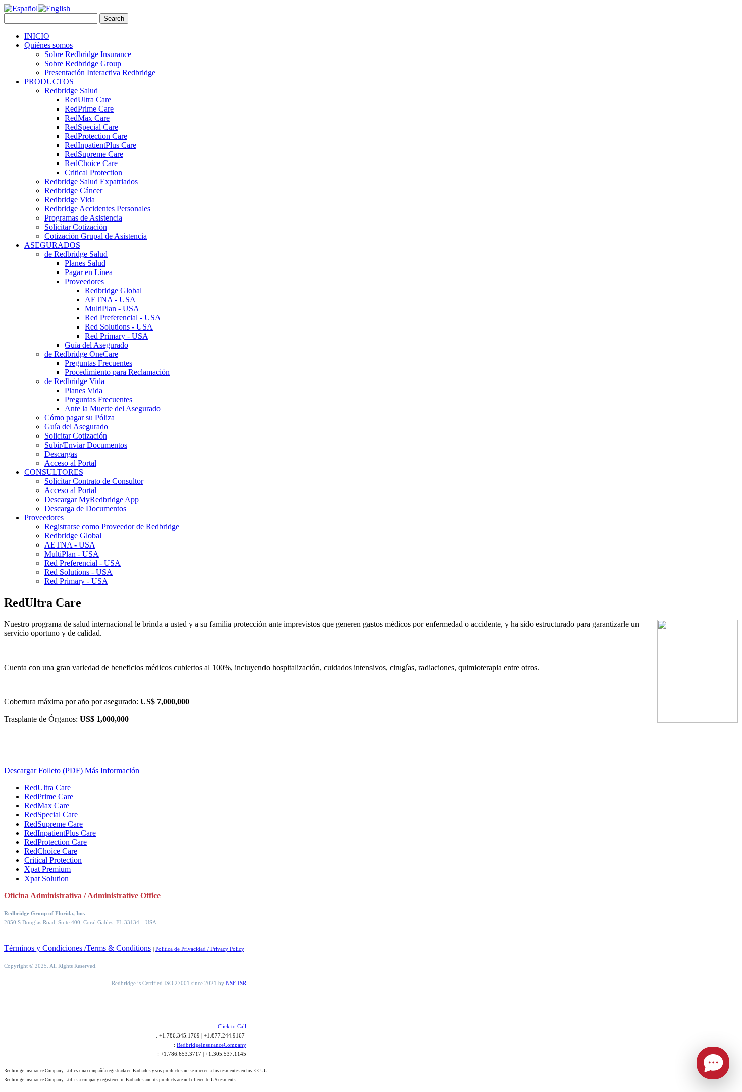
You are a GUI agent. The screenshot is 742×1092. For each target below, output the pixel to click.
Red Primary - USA (116, 336)
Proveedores (84, 281)
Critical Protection (93, 172)
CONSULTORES (53, 472)
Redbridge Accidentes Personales (97, 208)
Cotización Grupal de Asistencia (95, 236)
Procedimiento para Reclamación (117, 372)
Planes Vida (83, 390)
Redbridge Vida (69, 199)
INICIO (36, 36)
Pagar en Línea (89, 272)
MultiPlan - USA (112, 308)
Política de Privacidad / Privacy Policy (199, 949)
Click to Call (231, 1026)
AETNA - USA (110, 299)
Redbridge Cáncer (73, 190)
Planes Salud (85, 263)
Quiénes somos (48, 45)
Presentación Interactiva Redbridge (99, 72)
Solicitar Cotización (75, 227)
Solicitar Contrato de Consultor (93, 481)
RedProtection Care (96, 136)
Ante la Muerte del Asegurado (113, 408)
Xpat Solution (46, 878)
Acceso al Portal (70, 463)
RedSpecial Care (91, 127)
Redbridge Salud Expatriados (91, 181)
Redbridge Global (113, 290)
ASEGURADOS (52, 245)
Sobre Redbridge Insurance (87, 54)
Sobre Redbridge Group (82, 63)
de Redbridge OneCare (81, 354)
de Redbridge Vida (74, 381)
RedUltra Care (88, 99)
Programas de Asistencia (83, 217)
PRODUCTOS (49, 81)
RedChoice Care (91, 163)
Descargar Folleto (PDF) (43, 770)
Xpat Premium (47, 869)
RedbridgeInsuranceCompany (211, 1045)
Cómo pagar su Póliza (79, 417)
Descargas (60, 454)
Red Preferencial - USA (123, 317)
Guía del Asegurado (96, 345)
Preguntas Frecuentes (98, 363)
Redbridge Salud (71, 90)
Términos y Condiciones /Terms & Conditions (77, 948)
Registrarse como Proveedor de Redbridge (111, 526)
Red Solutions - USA (119, 326)
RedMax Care (87, 118)
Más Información (112, 770)
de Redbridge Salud (76, 254)
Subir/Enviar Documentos (85, 445)
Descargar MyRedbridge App (91, 499)
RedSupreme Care (94, 154)
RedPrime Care (89, 108)
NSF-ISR (236, 983)
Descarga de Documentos (85, 508)
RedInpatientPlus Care (100, 145)
